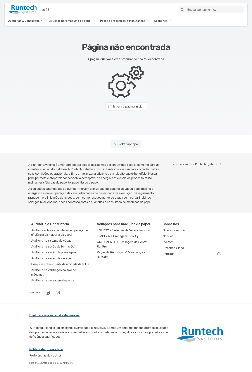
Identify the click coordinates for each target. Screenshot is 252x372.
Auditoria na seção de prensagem (53, 252)
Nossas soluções (174, 230)
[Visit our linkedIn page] (47, 292)
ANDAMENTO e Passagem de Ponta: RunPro (122, 244)
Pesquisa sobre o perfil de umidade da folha (60, 264)
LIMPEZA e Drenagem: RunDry (118, 236)
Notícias (168, 236)
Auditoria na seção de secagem (52, 258)
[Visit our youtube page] (57, 292)
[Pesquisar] (182, 9)
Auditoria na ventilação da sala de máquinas (53, 272)
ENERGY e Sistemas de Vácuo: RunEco (123, 230)
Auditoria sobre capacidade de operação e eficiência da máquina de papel (59, 232)
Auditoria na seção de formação (52, 246)
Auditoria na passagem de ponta (52, 280)
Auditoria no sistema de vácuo (51, 240)
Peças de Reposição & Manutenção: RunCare (121, 254)
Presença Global (173, 248)
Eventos (168, 242)
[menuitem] (26, 21)
